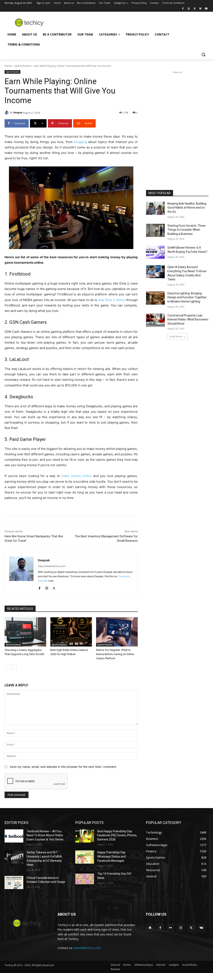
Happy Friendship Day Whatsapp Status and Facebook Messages (111, 856)
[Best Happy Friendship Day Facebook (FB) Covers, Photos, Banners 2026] (84, 836)
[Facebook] (183, 8)
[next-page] (13, 667)
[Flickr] (170, 928)
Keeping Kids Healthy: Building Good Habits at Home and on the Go (186, 207)
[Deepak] (7, 112)
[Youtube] (206, 8)
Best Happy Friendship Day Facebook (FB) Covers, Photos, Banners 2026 (117, 835)
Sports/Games (23, 66)
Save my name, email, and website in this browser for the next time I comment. (63, 766)
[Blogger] (150, 928)
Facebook (124, 576)
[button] (203, 54)
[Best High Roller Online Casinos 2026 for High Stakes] (71, 632)
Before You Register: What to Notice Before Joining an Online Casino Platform (115, 654)
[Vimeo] (200, 8)
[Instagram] (188, 8)
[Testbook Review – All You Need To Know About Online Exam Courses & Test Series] (14, 836)
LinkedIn (43, 580)
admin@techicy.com (87, 948)
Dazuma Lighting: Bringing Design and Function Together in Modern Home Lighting (187, 297)
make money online (76, 476)
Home (8, 66)
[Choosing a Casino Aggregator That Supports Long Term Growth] (25, 632)
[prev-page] (7, 667)
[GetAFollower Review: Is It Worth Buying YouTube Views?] (155, 252)
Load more (175, 336)
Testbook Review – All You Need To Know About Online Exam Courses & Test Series (45, 835)
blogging (80, 142)
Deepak (17, 112)
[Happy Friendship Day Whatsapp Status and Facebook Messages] (84, 857)
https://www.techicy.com (51, 566)
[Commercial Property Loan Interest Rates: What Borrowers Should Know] (155, 320)
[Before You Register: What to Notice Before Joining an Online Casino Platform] (117, 632)
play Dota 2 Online (111, 300)
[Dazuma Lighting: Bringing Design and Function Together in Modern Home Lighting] (155, 298)
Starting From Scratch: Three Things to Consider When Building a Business (186, 229)
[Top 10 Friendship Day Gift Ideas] (84, 878)
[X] (194, 8)
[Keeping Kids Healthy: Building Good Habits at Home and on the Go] (155, 208)
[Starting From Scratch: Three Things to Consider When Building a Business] (155, 230)
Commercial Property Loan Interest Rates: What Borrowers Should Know (187, 319)
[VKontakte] (201, 928)
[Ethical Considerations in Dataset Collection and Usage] (14, 882)
